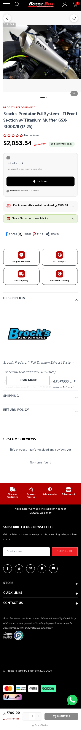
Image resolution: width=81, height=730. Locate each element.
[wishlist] (74, 18)
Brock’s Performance (19, 108)
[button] (13, 135)
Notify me (42, 181)
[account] (65, 5)
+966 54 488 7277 (40, 513)
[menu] (6, 5)
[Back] (7, 18)
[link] (7, 568)
